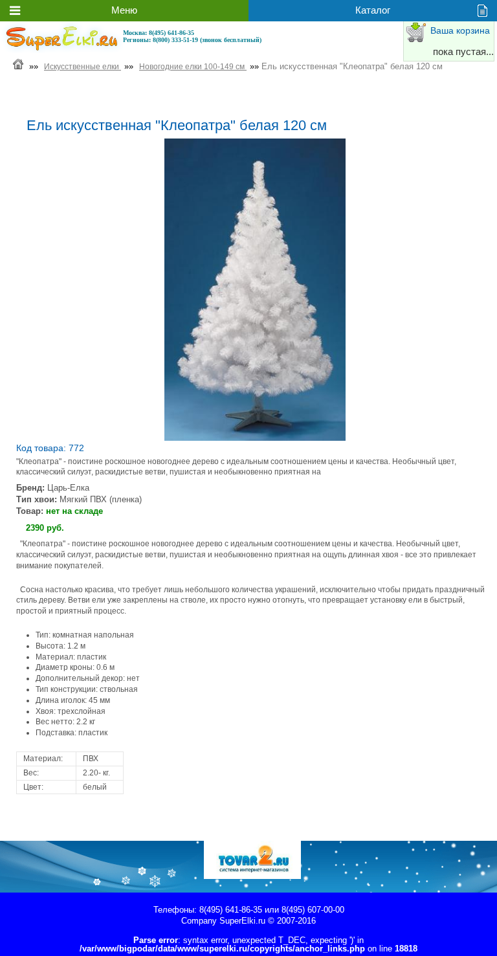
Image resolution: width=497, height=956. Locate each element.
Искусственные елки (82, 66)
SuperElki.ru (242, 921)
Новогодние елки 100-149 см (193, 66)
